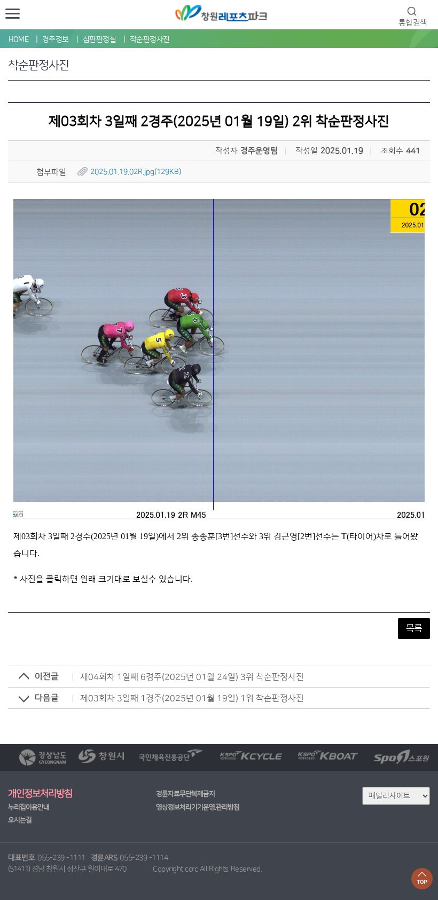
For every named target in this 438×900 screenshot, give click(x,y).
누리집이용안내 (28, 807)
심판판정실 (99, 39)
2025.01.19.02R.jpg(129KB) (135, 172)
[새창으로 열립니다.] (42, 757)
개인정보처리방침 (40, 793)
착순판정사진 (150, 39)
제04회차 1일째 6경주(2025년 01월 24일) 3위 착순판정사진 (192, 677)
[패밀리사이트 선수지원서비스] (396, 795)
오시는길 (20, 820)
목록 (414, 628)
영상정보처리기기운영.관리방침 (197, 807)
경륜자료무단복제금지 (185, 794)
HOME (18, 39)
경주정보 (55, 39)
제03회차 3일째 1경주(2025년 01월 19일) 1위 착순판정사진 (192, 698)
